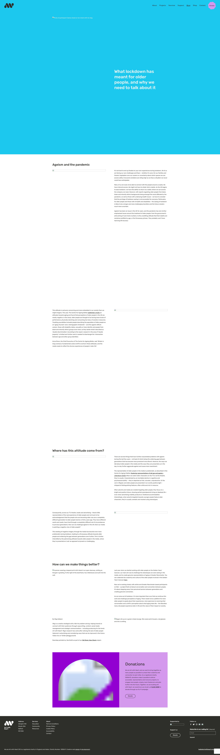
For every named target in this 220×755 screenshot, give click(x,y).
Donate (130, 696)
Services (171, 5)
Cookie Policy (50, 728)
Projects (162, 5)
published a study (94, 313)
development (85, 749)
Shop (195, 5)
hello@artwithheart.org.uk (207, 749)
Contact (202, 5)
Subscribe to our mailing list (202, 729)
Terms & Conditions (52, 724)
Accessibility (50, 731)
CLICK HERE (155, 687)
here (125, 580)
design (77, 749)
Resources (35, 728)
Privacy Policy (50, 726)
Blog (188, 5)
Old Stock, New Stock (89, 640)
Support (181, 5)
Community (36, 726)
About (154, 5)
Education (35, 724)
